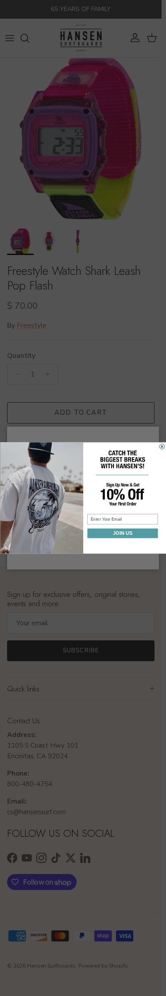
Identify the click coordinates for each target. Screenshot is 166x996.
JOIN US (122, 533)
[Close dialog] (162, 446)
